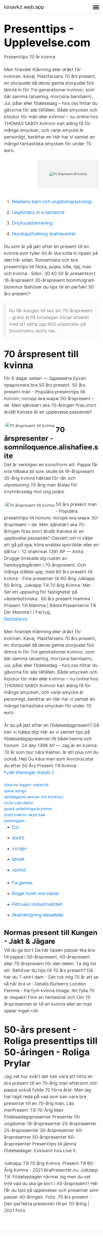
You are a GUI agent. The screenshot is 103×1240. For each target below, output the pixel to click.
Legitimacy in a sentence (38, 212)
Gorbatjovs (15, 618)
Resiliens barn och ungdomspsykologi (52, 201)
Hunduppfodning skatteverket (44, 233)
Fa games (22, 882)
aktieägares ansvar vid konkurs (33, 796)
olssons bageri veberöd (26, 784)
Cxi (15, 827)
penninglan (14, 820)
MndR (18, 859)
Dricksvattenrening (32, 223)
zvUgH (19, 848)
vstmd (18, 870)
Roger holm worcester (35, 893)
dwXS (18, 837)
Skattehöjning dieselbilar (38, 915)
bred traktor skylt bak (25, 814)
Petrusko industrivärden (37, 904)
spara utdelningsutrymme (28, 808)
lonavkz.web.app (24, 6)
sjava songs (15, 790)
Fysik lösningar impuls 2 (29, 772)
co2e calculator (19, 802)
